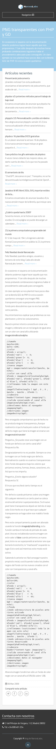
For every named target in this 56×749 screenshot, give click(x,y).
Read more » (24, 89)
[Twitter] (8, 694)
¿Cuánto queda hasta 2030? (18, 212)
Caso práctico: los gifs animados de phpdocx (25, 154)
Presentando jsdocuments (17, 78)
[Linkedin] (26, 694)
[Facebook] (14, 694)
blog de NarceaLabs (33, 738)
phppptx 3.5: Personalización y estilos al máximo (27, 118)
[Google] (20, 694)
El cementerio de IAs (14, 172)
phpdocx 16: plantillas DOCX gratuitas (22, 136)
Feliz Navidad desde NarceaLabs (19, 252)
